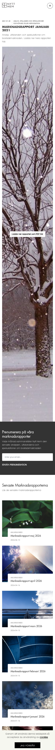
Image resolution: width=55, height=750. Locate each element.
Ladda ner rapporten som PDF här (27, 234)
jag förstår (27, 745)
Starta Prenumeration (14, 464)
